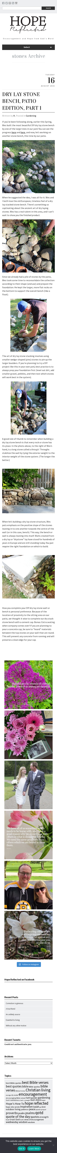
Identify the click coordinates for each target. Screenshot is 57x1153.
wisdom (31, 1122)
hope (43, 1100)
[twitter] (6, 3)
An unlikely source (13, 1014)
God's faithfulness (13, 1100)
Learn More (34, 1148)
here (14, 132)
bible (25, 1086)
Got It (21, 1148)
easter (16, 1095)
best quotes (14, 1086)
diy (12, 1095)
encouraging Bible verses (15, 1098)
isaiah (36, 1106)
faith (28, 1097)
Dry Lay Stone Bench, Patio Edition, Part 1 (21, 101)
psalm (21, 1113)
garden (34, 1097)
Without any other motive (16, 1025)
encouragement (33, 1094)
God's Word (35, 1100)
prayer (43, 1109)
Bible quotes (34, 1086)
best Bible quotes (13, 1083)
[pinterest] (10, 3)
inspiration (26, 1106)
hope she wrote (13, 1107)
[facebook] (3, 3)
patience (24, 1109)
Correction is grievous (14, 1003)
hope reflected (36, 1103)
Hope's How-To (15, 1103)
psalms (30, 1113)
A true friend (10, 1009)
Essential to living (13, 1020)
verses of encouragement (34, 1119)
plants (38, 1109)
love (44, 1106)
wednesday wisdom (16, 1122)
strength (44, 1116)
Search (48, 8)
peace (32, 1109)
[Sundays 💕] (28, 885)
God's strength (25, 1100)
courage (8, 1095)
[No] (53, 1145)
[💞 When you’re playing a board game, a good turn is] (28, 835)
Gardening (31, 115)
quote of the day (18, 1116)
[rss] (13, 3)
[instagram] (16, 3)
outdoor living (13, 1109)
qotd (39, 1112)
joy (40, 1107)
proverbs (12, 1113)
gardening (44, 1097)
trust (7, 1120)
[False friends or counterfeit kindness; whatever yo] (28, 684)
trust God (15, 1119)
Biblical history (20, 1091)
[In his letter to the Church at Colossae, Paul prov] (28, 935)
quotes (35, 1117)
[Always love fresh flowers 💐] (28, 735)
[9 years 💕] (28, 785)
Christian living (38, 1089)
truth (22, 1120)
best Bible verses (35, 1082)
